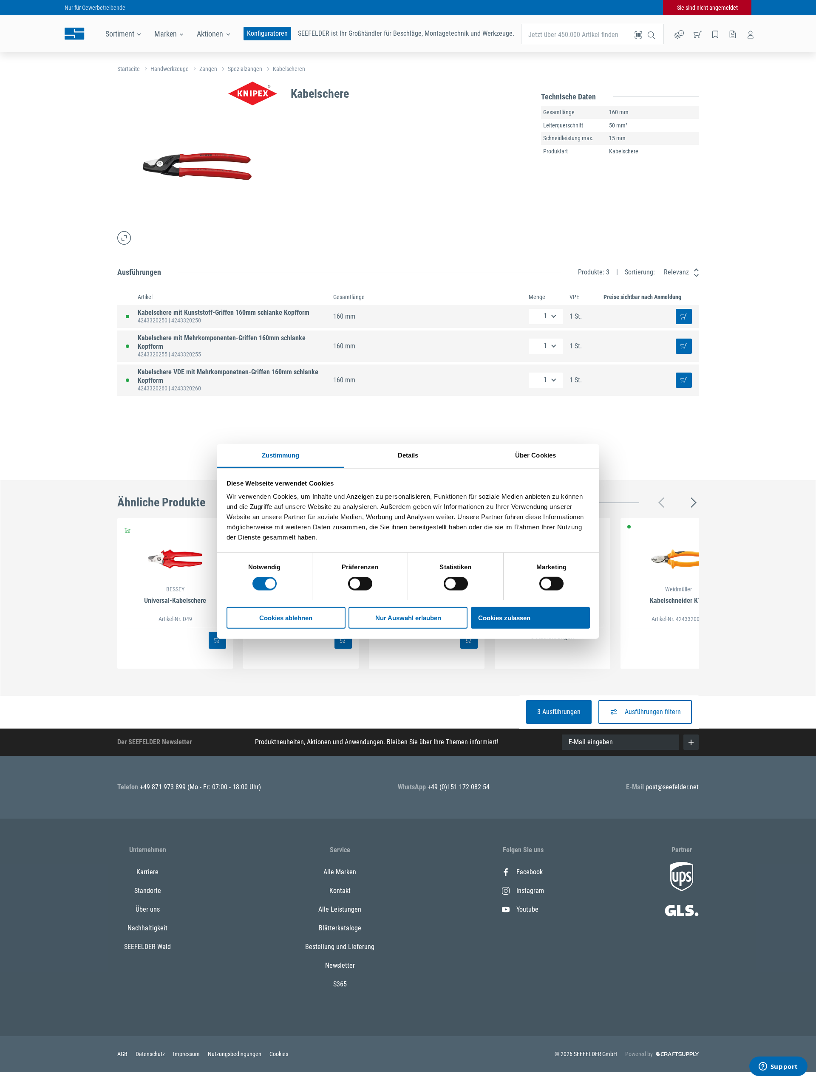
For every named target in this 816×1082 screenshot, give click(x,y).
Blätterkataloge (340, 928)
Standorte (147, 891)
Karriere (147, 872)
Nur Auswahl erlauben (408, 617)
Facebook (529, 872)
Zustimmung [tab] (281, 454)
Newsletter (340, 965)
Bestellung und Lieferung (339, 947)
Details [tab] (408, 454)
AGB (123, 1054)
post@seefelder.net (672, 787)
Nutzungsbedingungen (235, 1054)
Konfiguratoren (267, 33)
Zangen (208, 68)
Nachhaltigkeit (147, 928)
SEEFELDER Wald (147, 947)
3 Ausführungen (559, 712)
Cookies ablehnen (285, 617)
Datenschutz (151, 1054)
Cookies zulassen (504, 617)
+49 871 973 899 (163, 787)
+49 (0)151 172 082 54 (459, 787)
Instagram (530, 891)
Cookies (278, 1054)
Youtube (527, 909)
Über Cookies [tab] (535, 454)
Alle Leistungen (339, 909)
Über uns (148, 909)
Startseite (128, 68)
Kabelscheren (289, 68)
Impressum (187, 1054)
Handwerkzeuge (169, 68)
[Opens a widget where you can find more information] (778, 1067)
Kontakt (340, 891)
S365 (340, 984)
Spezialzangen (245, 68)
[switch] (360, 583)
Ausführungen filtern (653, 712)
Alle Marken (339, 872)
